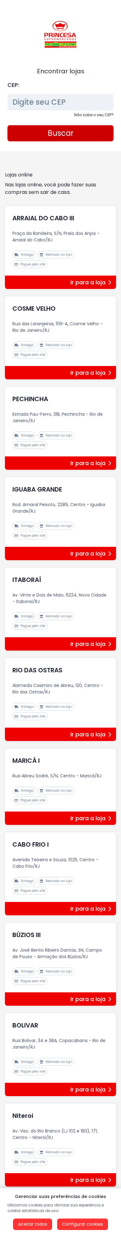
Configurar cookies (82, 1224)
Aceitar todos (32, 1224)
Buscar (61, 133)
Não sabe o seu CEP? (94, 114)
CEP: (13, 85)
